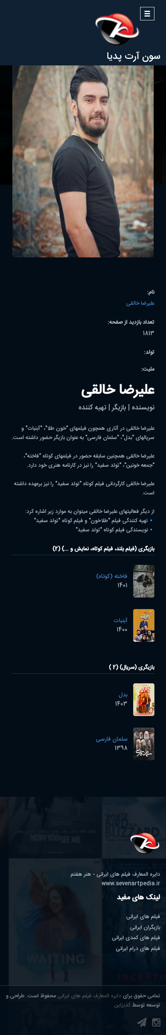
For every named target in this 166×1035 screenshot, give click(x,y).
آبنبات (120, 621)
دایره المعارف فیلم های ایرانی (89, 996)
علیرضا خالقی (140, 303)
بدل (123, 695)
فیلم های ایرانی (143, 916)
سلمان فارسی (111, 739)
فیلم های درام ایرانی (138, 948)
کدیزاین (122, 1005)
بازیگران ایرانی (145, 927)
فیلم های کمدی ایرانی (136, 938)
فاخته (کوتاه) (111, 576)
